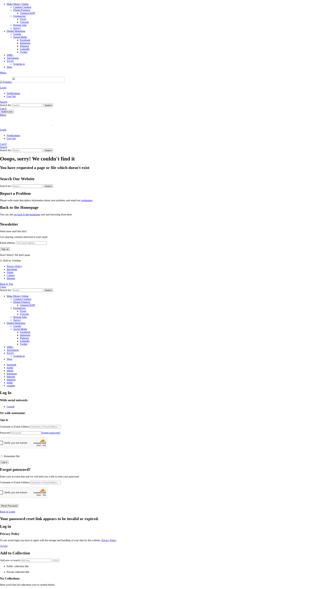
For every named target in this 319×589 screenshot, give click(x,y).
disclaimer (12, 269)
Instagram (25, 43)
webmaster (86, 200)
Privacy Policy (14, 266)
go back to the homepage (27, 214)
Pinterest (24, 46)
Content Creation (22, 7)
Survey (17, 28)
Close (3, 287)
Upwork (24, 22)
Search (48, 105)
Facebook (25, 40)
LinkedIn (25, 49)
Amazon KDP (27, 13)
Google (17, 34)
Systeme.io (19, 64)
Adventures (13, 58)
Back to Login (7, 511)
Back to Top (6, 284)
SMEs (10, 55)
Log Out (11, 96)
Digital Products (21, 10)
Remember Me (11, 456)
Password (5, 432)
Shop (9, 67)
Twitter (23, 52)
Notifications (13, 93)
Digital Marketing (16, 31)
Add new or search (10, 560)
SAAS (10, 61)
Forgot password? (51, 432)
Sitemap (11, 278)
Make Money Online (18, 4)
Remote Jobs (20, 25)
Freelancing (19, 16)
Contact (11, 275)
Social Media (20, 37)
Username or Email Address (14, 426)
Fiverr (23, 19)
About (10, 272)
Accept (3, 546)
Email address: (8, 242)
